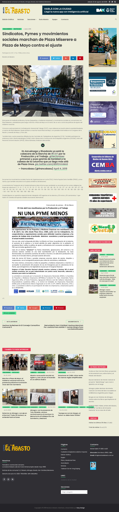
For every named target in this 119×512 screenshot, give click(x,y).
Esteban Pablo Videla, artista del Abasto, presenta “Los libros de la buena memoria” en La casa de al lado (103, 408)
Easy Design (81, 508)
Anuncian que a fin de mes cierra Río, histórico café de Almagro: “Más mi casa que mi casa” (107, 278)
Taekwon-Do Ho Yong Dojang (70, 469)
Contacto (65, 19)
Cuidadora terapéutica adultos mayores (74, 452)
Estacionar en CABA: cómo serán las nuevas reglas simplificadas (70, 376)
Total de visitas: (94, 427)
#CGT (54, 153)
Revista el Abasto (8, 57)
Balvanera (7, 29)
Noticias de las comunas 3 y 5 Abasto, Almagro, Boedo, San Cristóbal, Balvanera (26, 2)
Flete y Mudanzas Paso (68, 460)
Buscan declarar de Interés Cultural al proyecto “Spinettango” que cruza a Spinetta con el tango (102, 382)
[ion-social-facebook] (109, 2)
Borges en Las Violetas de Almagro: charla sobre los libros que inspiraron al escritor (102, 399)
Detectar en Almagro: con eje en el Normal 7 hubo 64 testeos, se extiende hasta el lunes (14, 415)
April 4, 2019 (60, 168)
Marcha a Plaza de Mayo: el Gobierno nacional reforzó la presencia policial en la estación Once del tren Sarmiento (14, 381)
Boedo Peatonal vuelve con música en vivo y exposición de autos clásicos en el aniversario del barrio (107, 263)
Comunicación (72, 407)
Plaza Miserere (10, 313)
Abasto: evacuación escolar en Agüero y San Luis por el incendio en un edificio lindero (42, 377)
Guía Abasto (44, 19)
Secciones (31, 19)
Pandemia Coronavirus (28, 407)
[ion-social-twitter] (112, 2)
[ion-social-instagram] (8, 479)
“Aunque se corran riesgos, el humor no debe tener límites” (69, 414)
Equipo (54, 19)
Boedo (102, 254)
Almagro (6, 407)
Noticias (20, 19)
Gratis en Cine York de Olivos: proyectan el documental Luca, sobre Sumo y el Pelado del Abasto (102, 373)
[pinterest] (80, 58)
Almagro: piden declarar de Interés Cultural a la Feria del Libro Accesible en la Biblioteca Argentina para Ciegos (102, 391)
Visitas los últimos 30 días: (98, 423)
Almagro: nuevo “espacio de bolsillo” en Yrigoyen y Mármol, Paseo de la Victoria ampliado (107, 293)
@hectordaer (56, 156)
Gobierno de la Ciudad (68, 480)
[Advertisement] (103, 332)
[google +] (66, 58)
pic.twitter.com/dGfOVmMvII (51, 164)
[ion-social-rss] (115, 2)
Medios (82, 407)
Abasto (33, 372)
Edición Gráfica (8, 19)
